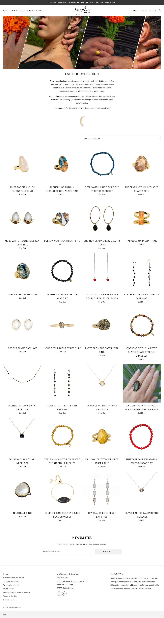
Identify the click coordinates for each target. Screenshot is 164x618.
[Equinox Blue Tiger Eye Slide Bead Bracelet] (62, 491)
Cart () (153, 11)
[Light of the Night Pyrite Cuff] (62, 326)
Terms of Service (10, 596)
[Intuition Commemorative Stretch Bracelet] (142, 437)
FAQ (40, 10)
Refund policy (8, 600)
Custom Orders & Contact (13, 578)
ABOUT (22, 10)
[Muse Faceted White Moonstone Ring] (22, 165)
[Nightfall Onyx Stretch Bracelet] (62, 272)
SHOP (12, 10)
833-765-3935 (63, 578)
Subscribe (108, 551)
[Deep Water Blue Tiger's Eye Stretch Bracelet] (102, 165)
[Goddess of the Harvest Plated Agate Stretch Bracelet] (142, 326)
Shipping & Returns (11, 581)
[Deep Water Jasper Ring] (22, 272)
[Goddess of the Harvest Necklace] (102, 383)
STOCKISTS (32, 10)
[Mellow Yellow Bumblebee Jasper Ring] (102, 437)
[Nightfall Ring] (22, 491)
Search (6, 574)
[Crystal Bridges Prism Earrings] (102, 491)
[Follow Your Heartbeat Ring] (62, 218)
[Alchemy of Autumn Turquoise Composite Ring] (62, 165)
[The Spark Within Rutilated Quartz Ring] (142, 165)
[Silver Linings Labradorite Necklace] (142, 491)
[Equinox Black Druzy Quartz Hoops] (102, 218)
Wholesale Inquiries (11, 585)
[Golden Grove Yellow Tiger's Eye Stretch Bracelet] (62, 437)
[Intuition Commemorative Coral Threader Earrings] (102, 272)
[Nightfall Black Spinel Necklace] (22, 383)
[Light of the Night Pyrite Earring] (62, 383)
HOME (5, 10)
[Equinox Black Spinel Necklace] (22, 437)
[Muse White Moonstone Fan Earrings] (22, 218)
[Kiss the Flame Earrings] (22, 326)
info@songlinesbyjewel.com (68, 574)
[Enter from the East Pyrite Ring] (102, 326)
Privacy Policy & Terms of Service (16, 592)
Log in (135, 11)
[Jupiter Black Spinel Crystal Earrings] (142, 272)
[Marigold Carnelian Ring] (142, 218)
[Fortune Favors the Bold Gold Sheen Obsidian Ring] (142, 383)
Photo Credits (8, 589)
